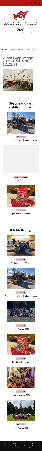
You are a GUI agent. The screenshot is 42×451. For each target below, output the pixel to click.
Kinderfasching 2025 (21, 180)
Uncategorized (21, 177)
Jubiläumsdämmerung (21, 213)
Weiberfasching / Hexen (21, 263)
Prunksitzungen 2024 (21, 395)
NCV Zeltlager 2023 (21, 329)
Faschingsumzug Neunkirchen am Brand (21, 140)
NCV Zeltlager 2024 (21, 428)
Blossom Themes (11, 448)
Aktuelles (21, 136)
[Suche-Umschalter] (39, 3)
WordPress (32, 448)
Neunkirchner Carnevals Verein (21, 26)
